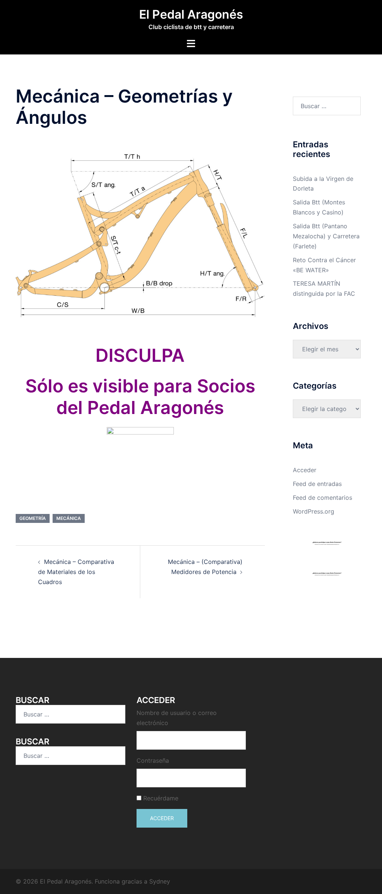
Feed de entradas (317, 483)
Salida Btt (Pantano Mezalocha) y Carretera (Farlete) (326, 236)
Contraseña (153, 760)
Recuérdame (160, 798)
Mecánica (68, 518)
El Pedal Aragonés (191, 14)
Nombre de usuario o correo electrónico (177, 718)
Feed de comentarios (322, 497)
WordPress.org (313, 511)
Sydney (159, 881)
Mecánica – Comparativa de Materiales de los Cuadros (76, 572)
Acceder (304, 470)
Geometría (32, 518)
